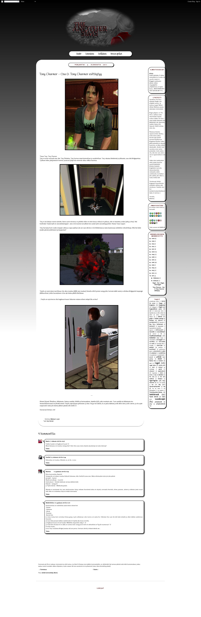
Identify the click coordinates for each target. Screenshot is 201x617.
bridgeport (154, 307)
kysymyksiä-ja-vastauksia (155, 328)
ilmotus (151, 320)
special (160, 369)
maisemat (152, 338)
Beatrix (48, 441)
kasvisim (162, 322)
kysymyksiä (160, 326)
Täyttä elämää (153, 396)
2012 (153, 273)
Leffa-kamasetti (159, 330)
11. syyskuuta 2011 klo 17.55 (61, 471)
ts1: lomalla (162, 382)
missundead (152, 339)
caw (150, 311)
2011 (153, 275)
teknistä (160, 375)
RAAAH (160, 359)
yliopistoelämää (160, 404)
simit (153, 367)
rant (150, 363)
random (160, 360)
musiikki (151, 345)
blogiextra (152, 305)
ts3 (160, 384)
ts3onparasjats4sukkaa (154, 386)
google (151, 318)
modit (152, 343)
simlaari (160, 367)
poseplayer (154, 353)
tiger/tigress (153, 381)
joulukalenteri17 (153, 322)
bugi (160, 307)
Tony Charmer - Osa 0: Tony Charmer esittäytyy (158, 288)
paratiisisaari (152, 349)
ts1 (157, 382)
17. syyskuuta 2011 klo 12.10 (62, 503)
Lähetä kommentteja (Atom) (50, 572)
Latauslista (90, 53)
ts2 (152, 384)
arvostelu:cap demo (154, 301)
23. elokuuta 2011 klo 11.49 (58, 457)
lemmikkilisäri (161, 332)
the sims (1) (153, 376)
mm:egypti (159, 339)
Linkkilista (102, 53)
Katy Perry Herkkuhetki (156, 324)
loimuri (154, 334)
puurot (151, 357)
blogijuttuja (162, 305)
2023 (153, 244)
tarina (150, 375)
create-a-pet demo (158, 311)
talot (161, 373)
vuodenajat (160, 399)
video (163, 396)
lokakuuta (156, 278)
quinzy (151, 359)
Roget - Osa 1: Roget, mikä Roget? (158, 283)
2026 (153, 238)
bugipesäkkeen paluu (155, 309)
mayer (161, 338)
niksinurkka (159, 345)
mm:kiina (152, 341)
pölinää (158, 357)
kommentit (152, 326)
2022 (153, 246)
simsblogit (151, 369)
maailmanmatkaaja (155, 336)
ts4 (164, 386)
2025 (153, 241)
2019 (153, 254)
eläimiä (160, 316)
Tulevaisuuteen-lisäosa (155, 392)
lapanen (151, 330)
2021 (153, 249)
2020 (153, 252)
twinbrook (154, 394)
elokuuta (156, 280)
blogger (161, 303)
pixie (164, 351)
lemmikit (151, 332)
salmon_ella (162, 365)
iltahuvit (160, 320)
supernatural (161, 371)
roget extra (152, 365)
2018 (153, 257)
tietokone (160, 378)
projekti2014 (162, 353)
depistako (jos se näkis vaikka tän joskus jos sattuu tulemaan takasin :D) (157, 314)
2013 (153, 270)
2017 (153, 260)
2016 (153, 262)
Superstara (154, 373)
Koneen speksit (116, 53)
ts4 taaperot (161, 390)
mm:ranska (162, 341)
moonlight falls (160, 343)
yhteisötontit (158, 402)
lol (161, 334)
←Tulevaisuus (43, 569)
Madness (48, 471)
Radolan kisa (152, 360)
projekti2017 (154, 355)
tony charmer (50, 421)
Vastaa (47, 448)
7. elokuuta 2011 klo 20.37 (57, 441)
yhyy (150, 404)
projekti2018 (161, 355)
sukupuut (151, 371)
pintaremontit (157, 351)
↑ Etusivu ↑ (95, 569)
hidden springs (159, 318)
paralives (160, 347)
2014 (153, 268)
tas (155, 375)
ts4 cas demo (156, 388)
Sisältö (78, 53)
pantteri (151, 347)
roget (157, 363)
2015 (153, 265)
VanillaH (48, 457)
